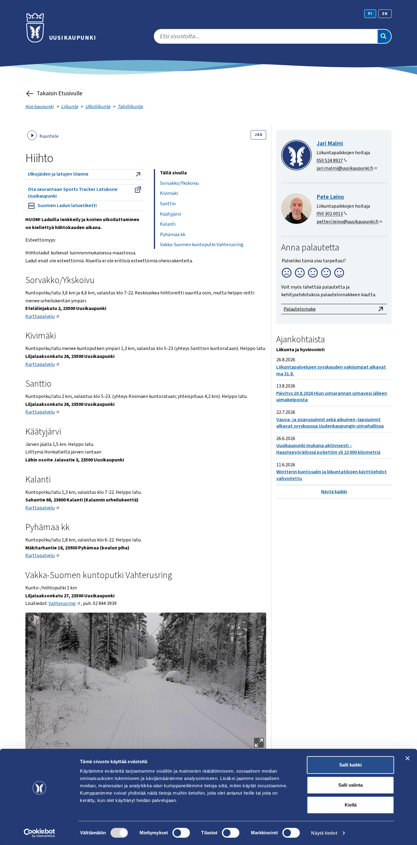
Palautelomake (300, 309)
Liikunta (69, 106)
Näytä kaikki (334, 491)
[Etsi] (384, 36)
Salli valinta (350, 785)
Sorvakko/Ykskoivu (179, 183)
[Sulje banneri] (407, 758)
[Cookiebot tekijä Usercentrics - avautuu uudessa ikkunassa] (39, 833)
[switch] (181, 833)
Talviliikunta (130, 106)
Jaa (258, 134)
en (385, 13)
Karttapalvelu (40, 316)
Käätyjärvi (170, 214)
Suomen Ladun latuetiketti (67, 205)
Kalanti (168, 224)
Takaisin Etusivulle (59, 93)
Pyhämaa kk (172, 234)
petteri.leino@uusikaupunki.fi (347, 221)
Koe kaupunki (39, 106)
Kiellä (351, 804)
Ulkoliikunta (97, 106)
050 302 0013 (330, 213)
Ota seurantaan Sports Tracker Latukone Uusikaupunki (73, 192)
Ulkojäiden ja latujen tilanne (58, 174)
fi (370, 13)
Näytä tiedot (324, 833)
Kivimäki (169, 193)
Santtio (168, 203)
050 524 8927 (330, 160)
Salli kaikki (350, 764)
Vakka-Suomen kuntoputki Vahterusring (202, 244)
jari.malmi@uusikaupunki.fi (345, 168)
